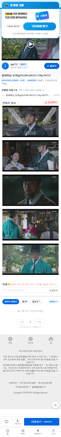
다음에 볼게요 (13, 26)
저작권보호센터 (22, 387)
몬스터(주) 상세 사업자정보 (30, 351)
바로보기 (41, 421)
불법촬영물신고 (39, 387)
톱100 (24, 301)
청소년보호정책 (45, 383)
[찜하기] (6, 422)
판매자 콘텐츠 (10, 301)
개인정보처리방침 (27, 383)
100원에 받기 (40, 26)
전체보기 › (54, 301)
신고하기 (52, 102)
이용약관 (13, 383)
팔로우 (35, 301)
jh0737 (14, 64)
